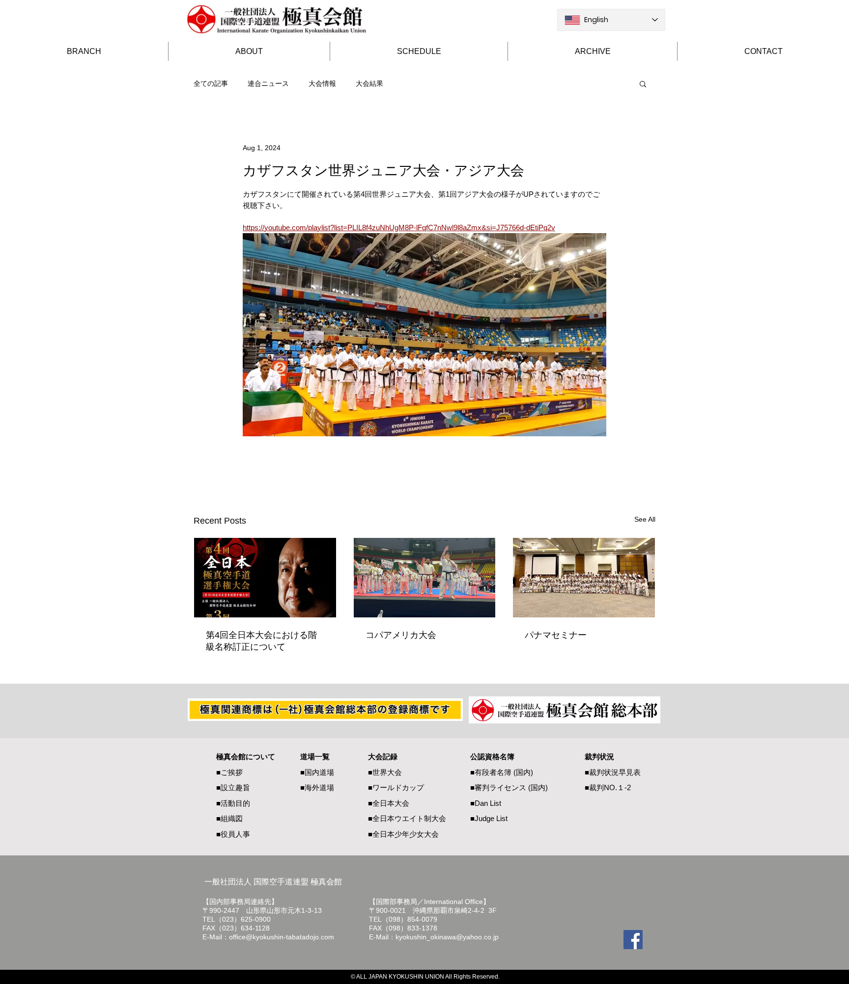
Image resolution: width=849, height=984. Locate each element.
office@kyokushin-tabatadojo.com (281, 937)
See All (644, 519)
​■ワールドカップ (396, 787)
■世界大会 (385, 772)
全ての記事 (211, 83)
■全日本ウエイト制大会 (407, 818)
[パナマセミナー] (584, 577)
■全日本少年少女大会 (403, 834)
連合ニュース (268, 83)
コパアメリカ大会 (401, 635)
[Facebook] (633, 939)
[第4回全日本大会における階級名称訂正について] (265, 577)
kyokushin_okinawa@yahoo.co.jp (447, 937)
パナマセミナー (556, 635)
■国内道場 (317, 772)
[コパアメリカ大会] (425, 577)
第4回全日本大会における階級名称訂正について (261, 641)
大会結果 (369, 83)
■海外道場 (317, 787)
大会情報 (322, 83)
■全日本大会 (388, 803)
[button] (643, 83)
